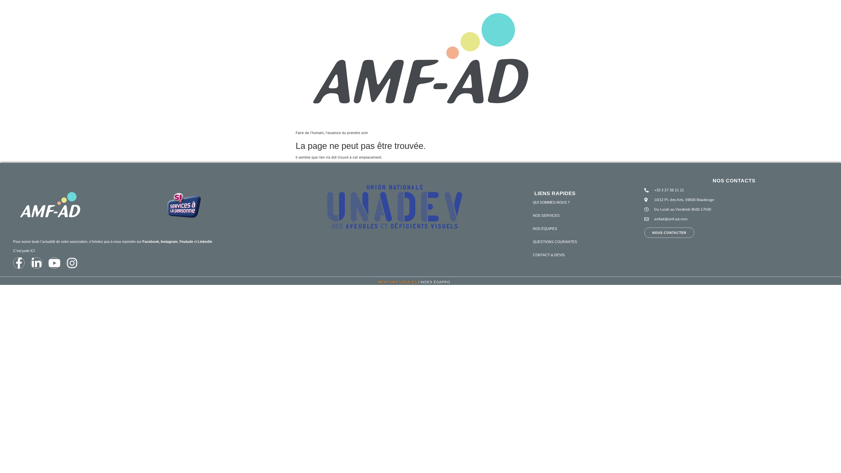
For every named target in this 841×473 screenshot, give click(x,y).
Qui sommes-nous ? (551, 202)
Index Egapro (435, 282)
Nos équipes (545, 229)
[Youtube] (54, 263)
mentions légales (397, 282)
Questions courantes (555, 242)
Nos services (546, 215)
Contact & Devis (549, 255)
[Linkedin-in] (36, 263)
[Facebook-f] (19, 263)
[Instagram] (72, 263)
